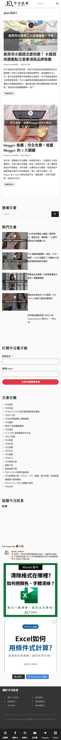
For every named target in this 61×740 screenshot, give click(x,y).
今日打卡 (9, 458)
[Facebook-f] (15, 733)
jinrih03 (15, 64)
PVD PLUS (50, 719)
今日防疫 (9, 408)
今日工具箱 (10, 437)
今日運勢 (9, 422)
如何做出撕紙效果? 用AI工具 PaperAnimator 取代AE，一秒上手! (42, 318)
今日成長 (9, 429)
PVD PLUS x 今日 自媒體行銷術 (19, 483)
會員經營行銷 (11, 469)
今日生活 (9, 451)
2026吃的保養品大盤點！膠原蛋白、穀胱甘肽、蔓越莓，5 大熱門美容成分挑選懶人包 (42, 237)
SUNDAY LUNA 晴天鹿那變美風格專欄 (22, 412)
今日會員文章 (11, 462)
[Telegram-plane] (45, 733)
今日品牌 (9, 447)
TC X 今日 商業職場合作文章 (17, 433)
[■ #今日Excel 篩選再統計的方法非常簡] (30, 645)
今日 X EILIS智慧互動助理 (17, 472)
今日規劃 (9, 454)
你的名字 (6, 356)
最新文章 (9, 465)
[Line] (55, 733)
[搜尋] (57, 3)
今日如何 (9, 444)
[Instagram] (25, 733)
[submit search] (55, 214)
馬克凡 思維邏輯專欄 (14, 426)
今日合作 (9, 487)
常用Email (7, 369)
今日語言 (9, 405)
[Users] (35, 733)
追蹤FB (15, 738)
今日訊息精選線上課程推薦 (17, 419)
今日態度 (9, 440)
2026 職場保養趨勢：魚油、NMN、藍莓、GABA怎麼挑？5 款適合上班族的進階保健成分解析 (43, 257)
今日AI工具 (10, 415)
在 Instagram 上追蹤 (39, 677)
